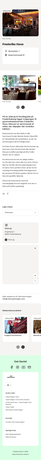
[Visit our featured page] (23, 367)
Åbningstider (13, 51)
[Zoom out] (35, 281)
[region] (20, 264)
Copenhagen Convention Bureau (17, 399)
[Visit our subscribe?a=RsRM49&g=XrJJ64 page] (29, 367)
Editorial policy (11, 437)
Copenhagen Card (12, 397)
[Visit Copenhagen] (11, 376)
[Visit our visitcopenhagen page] (11, 367)
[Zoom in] (35, 275)
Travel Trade (10, 407)
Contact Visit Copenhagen (15, 422)
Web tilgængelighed (13, 434)
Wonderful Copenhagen (14, 410)
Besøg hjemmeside (15, 55)
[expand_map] (35, 248)
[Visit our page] (17, 367)
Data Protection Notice (20, 454)
